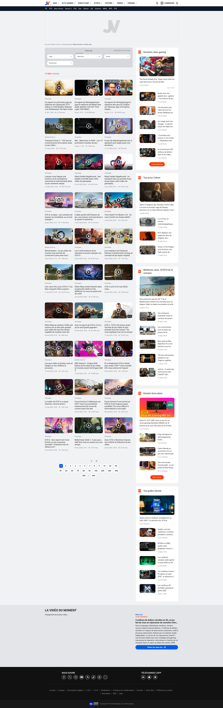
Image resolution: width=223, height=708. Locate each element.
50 (66, 471)
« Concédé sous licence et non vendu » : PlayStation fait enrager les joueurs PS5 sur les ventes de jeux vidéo (166, 138)
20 (110, 466)
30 (116, 466)
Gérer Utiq (150, 690)
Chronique (59, 104)
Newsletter (106, 694)
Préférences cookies (165, 690)
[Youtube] (82, 677)
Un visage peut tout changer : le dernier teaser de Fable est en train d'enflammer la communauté (166, 124)
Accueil (47, 44)
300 (109, 471)
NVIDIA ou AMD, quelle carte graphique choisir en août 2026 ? (166, 546)
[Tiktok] (93, 677)
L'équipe (61, 690)
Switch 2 (68, 9)
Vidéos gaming (67, 44)
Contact (52, 690)
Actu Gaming (67, 3)
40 (60, 471)
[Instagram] (76, 677)
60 (72, 471)
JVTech (97, 3)
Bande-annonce (58, 141)
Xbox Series (58, 9)
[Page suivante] (91, 461)
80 (84, 471)
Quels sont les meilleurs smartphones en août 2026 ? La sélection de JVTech (155, 519)
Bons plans (83, 3)
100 (95, 471)
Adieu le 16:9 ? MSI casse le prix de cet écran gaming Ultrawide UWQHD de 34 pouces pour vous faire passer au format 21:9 (155, 423)
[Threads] (99, 677)
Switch (86, 9)
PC (46, 9)
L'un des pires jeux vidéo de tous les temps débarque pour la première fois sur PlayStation (166, 110)
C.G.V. (96, 690)
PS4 (75, 9)
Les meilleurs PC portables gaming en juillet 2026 (166, 588)
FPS (115, 9)
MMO (105, 9)
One (79, 9)
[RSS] (87, 677)
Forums (131, 3)
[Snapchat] (105, 677)
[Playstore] (143, 677)
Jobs (121, 694)
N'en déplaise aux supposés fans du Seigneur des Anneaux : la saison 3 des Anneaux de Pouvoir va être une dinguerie (166, 235)
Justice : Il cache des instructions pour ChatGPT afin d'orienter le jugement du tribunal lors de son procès (166, 372)
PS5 (50, 9)
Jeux (55, 3)
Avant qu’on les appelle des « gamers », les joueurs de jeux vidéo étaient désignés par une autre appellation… (166, 96)
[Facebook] (64, 677)
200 (102, 471)
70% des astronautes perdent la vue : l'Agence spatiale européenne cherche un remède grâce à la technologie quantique (166, 358)
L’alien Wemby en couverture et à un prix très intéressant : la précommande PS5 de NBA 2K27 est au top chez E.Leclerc (166, 451)
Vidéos (120, 3)
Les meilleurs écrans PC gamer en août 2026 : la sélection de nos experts (166, 574)
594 (93, 476)
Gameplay (89, 140)
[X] (70, 677)
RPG (110, 9)
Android (98, 9)
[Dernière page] (96, 461)
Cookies (140, 690)
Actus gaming (157, 164)
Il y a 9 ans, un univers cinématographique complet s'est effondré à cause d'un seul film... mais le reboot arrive (166, 221)
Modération (105, 690)
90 (90, 471)
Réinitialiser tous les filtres (122, 50)
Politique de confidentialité (123, 690)
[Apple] (149, 677)
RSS (114, 694)
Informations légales (75, 690)
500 (83, 476)
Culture (108, 3)
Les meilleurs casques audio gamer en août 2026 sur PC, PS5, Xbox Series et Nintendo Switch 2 (166, 560)
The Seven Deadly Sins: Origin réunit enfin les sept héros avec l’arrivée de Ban (157, 80)
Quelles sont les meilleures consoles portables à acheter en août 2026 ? (166, 532)
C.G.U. (88, 690)
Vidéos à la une (56, 44)
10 (104, 466)
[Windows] (155, 677)
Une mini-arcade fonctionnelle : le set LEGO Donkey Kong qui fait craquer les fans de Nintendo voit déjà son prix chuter (166, 465)
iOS (91, 9)
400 (116, 471)
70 (78, 471)
